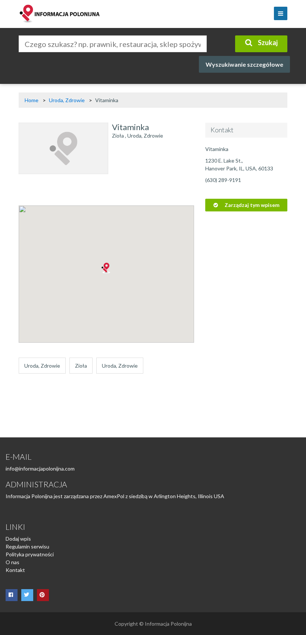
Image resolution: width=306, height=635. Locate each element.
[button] (106, 268)
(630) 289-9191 (223, 180)
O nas (12, 562)
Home (31, 100)
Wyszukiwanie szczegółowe (244, 64)
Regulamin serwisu (27, 546)
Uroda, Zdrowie (67, 100)
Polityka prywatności (30, 554)
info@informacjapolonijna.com (40, 468)
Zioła (118, 135)
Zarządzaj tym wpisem (252, 205)
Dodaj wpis (18, 538)
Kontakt (15, 570)
